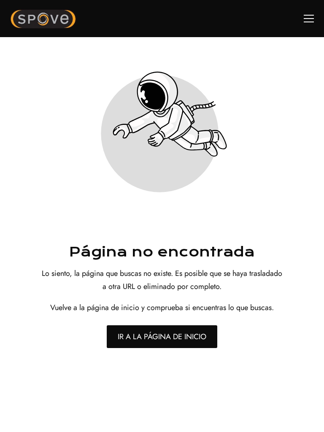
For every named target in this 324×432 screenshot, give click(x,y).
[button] (309, 18)
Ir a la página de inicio (162, 336)
